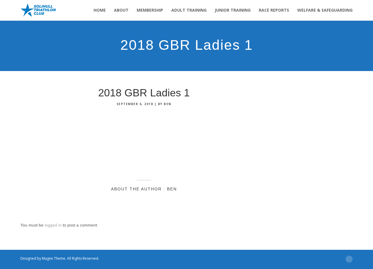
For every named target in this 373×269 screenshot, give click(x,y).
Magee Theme (53, 258)
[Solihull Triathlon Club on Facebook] (182, 258)
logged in (53, 225)
